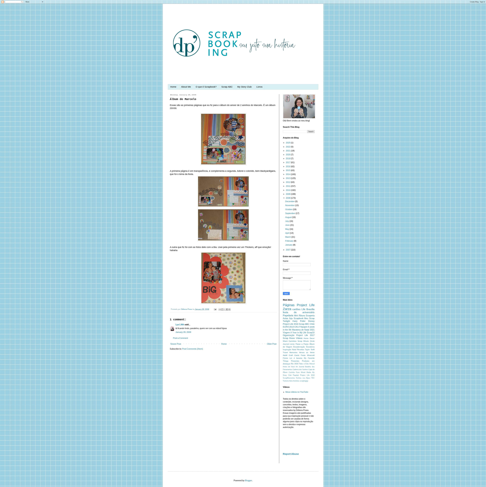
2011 (288, 186)
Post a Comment (180, 338)
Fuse (298, 372)
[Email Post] (215, 309)
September (290, 213)
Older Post (271, 344)
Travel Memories (290, 352)
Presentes (295, 361)
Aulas (285, 318)
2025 (288, 143)
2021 (288, 151)
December (290, 201)
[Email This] (220, 309)
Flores (285, 358)
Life (303, 309)
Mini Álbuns (299, 315)
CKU (296, 327)
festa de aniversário (299, 312)
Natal (294, 350)
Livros (259, 87)
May (287, 229)
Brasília (310, 309)
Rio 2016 (294, 364)
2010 (288, 190)
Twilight (286, 321)
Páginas (289, 305)
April (287, 233)
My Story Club (244, 87)
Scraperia (310, 315)
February (289, 241)
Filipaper (303, 327)
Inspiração (287, 350)
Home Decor (309, 338)
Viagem (286, 332)
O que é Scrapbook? (206, 87)
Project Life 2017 (305, 335)
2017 (288, 162)
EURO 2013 (288, 327)
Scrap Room (289, 338)
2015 (288, 170)
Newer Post (175, 344)
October (289, 209)
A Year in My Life (298, 332)
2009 (288, 194)
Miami (285, 341)
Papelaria (288, 315)
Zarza (287, 309)
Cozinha (292, 372)
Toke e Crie (304, 364)
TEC (313, 378)
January (289, 245)
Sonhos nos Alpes (303, 378)
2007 (288, 250)
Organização (288, 335)
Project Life (306, 305)
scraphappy (304, 381)
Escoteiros (310, 347)
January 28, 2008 (183, 332)
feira (290, 381)
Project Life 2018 (307, 375)
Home (173, 87)
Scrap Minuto (303, 341)
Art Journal (300, 367)
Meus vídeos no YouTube (296, 392)
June (287, 225)
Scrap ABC (226, 87)
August (288, 217)
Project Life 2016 (290, 324)
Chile (312, 324)
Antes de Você (289, 367)
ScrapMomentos (289, 378)
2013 (288, 178)
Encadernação (299, 347)
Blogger (248, 480)
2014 (288, 174)
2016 (288, 166)
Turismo (286, 381)
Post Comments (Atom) (192, 349)
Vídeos (299, 338)
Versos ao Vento (307, 352)
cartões (296, 309)
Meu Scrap (309, 318)
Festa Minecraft (308, 355)
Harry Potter (298, 321)
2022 (288, 147)
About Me (186, 87)
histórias (296, 381)
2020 (288, 155)
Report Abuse (291, 454)
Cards (296, 355)
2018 (288, 158)
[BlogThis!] (222, 309)
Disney (311, 321)
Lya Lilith (180, 324)
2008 (288, 198)
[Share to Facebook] (227, 309)
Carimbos (292, 341)
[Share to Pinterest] (229, 309)
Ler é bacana (295, 358)
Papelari (296, 375)
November (290, 205)
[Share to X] (224, 309)
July (287, 221)
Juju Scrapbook (296, 318)
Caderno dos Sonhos (300, 369)
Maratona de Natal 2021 (303, 330)
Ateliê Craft (288, 355)
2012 (288, 182)
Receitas (300, 350)
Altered (312, 364)
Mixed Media (306, 372)
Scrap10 (311, 332)
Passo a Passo (302, 344)
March (288, 237)
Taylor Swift (310, 350)
